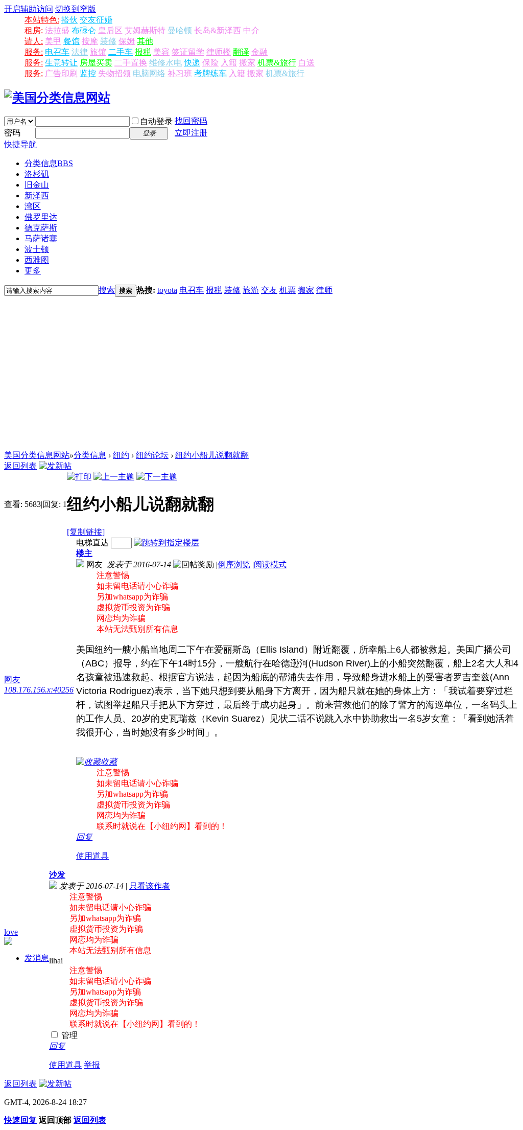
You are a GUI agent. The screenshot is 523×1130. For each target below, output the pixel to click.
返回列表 (20, 466)
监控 (88, 73)
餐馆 (71, 41)
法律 (80, 52)
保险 (210, 62)
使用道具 (92, 855)
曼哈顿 (180, 30)
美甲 (53, 41)
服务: (34, 52)
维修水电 (165, 62)
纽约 (121, 455)
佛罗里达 (41, 217)
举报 (92, 1064)
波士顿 (37, 249)
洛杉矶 (37, 174)
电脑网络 (149, 73)
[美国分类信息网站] (57, 97)
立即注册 (191, 132)
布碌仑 (84, 30)
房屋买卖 (96, 62)
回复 (84, 837)
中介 (251, 30)
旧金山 (37, 184)
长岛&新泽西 (217, 30)
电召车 (57, 52)
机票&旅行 (276, 62)
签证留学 (188, 52)
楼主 (84, 553)
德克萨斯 (41, 227)
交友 (269, 290)
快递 (192, 62)
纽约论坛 (152, 455)
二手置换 (130, 62)
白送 (306, 62)
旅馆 (98, 52)
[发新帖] (55, 466)
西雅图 (37, 260)
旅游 (251, 290)
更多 (33, 270)
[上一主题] (113, 476)
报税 (143, 52)
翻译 (241, 52)
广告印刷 (61, 73)
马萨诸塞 (41, 238)
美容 (161, 52)
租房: (34, 30)
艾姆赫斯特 (145, 30)
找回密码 (191, 121)
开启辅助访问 (28, 9)
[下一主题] (156, 476)
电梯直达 (92, 542)
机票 (287, 290)
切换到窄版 (75, 9)
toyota (167, 290)
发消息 (37, 958)
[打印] (79, 476)
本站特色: (42, 19)
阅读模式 (270, 564)
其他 (145, 41)
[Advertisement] (261, 373)
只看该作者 (149, 886)
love (11, 932)
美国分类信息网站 (36, 455)
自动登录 (156, 121)
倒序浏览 (234, 564)
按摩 (90, 41)
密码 (12, 132)
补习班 (180, 73)
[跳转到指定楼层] (166, 542)
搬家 (247, 62)
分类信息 (49, 163)
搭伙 (69, 19)
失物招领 (114, 73)
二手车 (120, 52)
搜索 (107, 290)
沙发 (57, 874)
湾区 (33, 206)
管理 (68, 1035)
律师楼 (218, 52)
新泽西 (37, 195)
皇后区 (110, 30)
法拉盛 (57, 30)
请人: (34, 41)
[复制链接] (86, 531)
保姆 (126, 41)
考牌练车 (210, 73)
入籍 (229, 62)
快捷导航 (20, 144)
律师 (324, 290)
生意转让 (61, 62)
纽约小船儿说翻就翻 (212, 455)
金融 (259, 52)
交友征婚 (96, 19)
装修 (108, 41)
